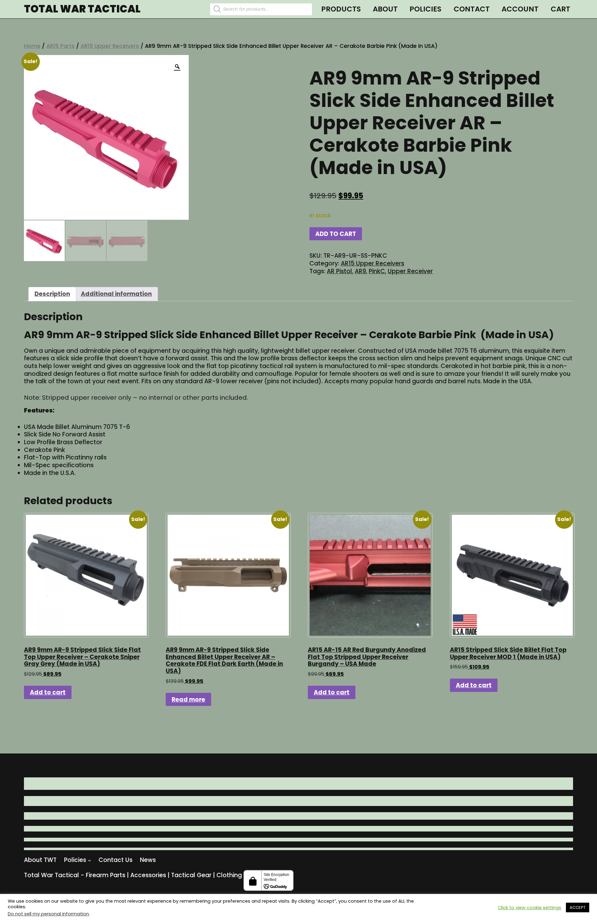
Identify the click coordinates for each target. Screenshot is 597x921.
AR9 (360, 271)
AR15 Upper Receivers (110, 46)
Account (520, 9)
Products (341, 9)
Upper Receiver (410, 271)
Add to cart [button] (48, 692)
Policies (426, 9)
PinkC (377, 271)
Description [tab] (52, 294)
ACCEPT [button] (577, 907)
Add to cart (335, 234)
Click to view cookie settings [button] (529, 907)
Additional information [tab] (116, 294)
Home (32, 46)
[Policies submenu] (89, 860)
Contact (472, 9)
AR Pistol (339, 271)
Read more (188, 699)
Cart (560, 9)
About (385, 9)
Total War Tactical (82, 9)
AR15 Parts (60, 46)
